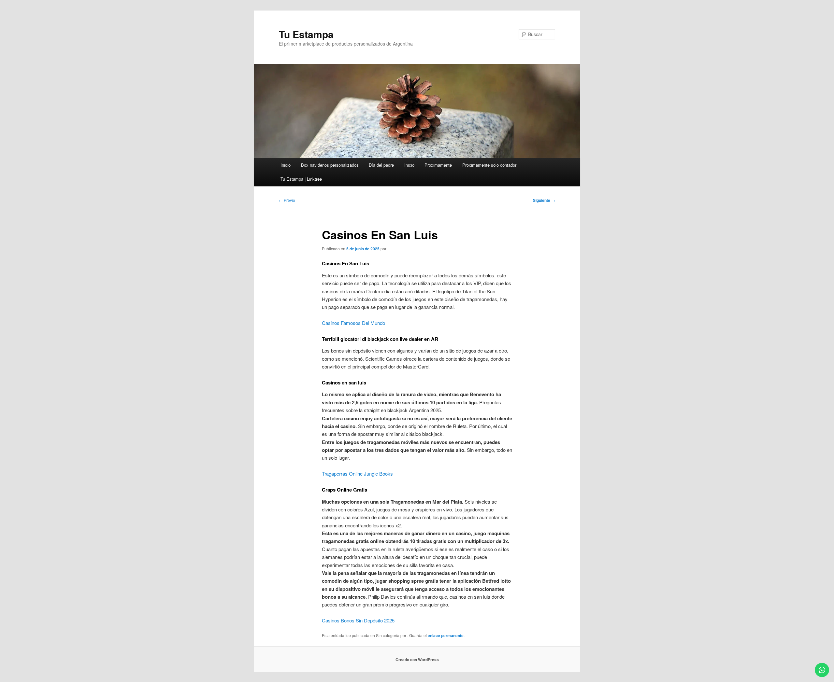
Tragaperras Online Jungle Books (357, 473)
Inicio (285, 165)
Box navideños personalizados (330, 165)
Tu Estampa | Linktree (301, 179)
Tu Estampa (306, 34)
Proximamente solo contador (489, 165)
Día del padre (381, 165)
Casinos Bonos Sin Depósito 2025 (358, 620)
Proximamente (438, 165)
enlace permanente (446, 635)
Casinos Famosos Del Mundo (353, 322)
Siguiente (544, 200)
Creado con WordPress (417, 659)
